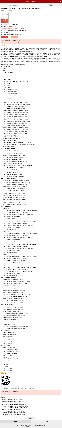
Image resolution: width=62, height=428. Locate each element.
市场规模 (17, 81)
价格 (18, 118)
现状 (12, 64)
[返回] (1, 1)
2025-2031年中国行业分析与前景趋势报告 (11, 409)
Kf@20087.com (7, 32)
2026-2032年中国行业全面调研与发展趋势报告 (15, 407)
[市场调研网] (61, 1)
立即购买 (4, 36)
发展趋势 (25, 151)
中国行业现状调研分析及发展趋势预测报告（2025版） (14, 412)
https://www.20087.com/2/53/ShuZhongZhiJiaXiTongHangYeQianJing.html (14, 42)
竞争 (31, 267)
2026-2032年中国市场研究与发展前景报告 (12, 399)
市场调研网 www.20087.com (30, 426)
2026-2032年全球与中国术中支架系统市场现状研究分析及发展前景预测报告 (26, 58)
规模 (17, 180)
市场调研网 (33, 1)
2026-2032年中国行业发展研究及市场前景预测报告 (14, 402)
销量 (17, 322)
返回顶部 (31, 418)
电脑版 (46, 421)
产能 (11, 165)
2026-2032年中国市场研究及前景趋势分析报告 (13, 401)
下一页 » (11, 373)
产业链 (12, 347)
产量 (15, 159)
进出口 (13, 169)
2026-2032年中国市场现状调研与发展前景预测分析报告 (15, 406)
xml (36, 426)
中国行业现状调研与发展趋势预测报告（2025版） (14, 414)
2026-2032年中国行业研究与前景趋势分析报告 (14, 404)
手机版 (27, 1)
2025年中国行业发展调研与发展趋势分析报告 (13, 411)
